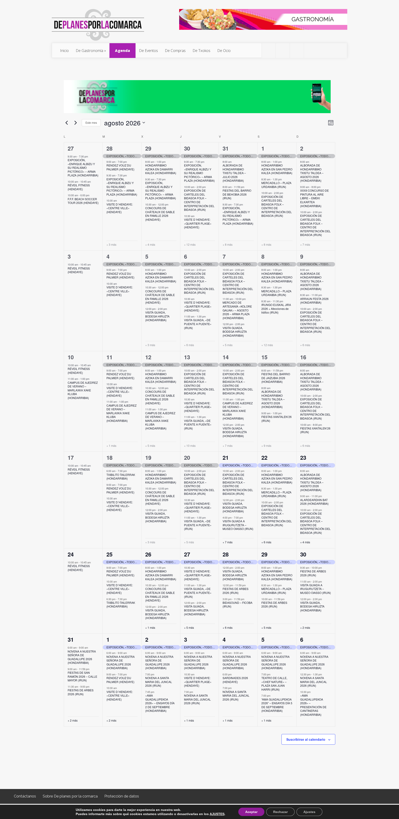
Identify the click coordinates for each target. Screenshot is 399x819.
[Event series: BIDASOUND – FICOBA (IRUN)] (246, 599)
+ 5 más (228, 345)
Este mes (91, 122)
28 (109, 148)
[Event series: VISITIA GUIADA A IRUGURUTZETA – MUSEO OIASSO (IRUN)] (245, 517)
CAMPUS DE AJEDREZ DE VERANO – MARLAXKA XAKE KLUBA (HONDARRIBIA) (83, 390)
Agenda (122, 50)
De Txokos (201, 50)
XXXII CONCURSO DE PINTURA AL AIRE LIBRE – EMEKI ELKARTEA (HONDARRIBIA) (314, 198)
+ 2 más (305, 627)
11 (109, 357)
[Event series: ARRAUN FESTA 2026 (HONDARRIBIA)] (324, 295)
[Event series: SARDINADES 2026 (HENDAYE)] (234, 674)
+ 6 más (189, 345)
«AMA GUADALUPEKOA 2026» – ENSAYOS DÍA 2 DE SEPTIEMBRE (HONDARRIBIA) (160, 703)
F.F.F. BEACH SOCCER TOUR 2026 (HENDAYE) (83, 201)
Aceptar (251, 812)
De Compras (175, 50)
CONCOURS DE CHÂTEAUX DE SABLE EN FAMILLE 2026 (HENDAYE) (160, 213)
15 (264, 357)
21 (226, 457)
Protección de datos (121, 796)
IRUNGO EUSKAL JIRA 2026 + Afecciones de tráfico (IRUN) (276, 308)
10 (71, 357)
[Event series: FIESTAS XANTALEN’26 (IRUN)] (284, 413)
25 (109, 554)
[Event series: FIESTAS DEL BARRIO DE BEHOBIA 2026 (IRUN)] (246, 187)
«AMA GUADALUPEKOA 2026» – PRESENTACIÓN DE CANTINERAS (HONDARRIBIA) (313, 704)
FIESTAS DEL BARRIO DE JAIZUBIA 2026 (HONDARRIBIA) (275, 378)
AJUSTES (217, 814)
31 (226, 148)
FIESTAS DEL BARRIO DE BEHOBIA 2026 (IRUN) (237, 194)
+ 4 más (150, 244)
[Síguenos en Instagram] (297, 50)
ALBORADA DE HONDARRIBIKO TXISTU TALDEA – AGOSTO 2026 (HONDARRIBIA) (311, 172)
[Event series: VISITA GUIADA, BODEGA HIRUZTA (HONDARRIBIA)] (169, 309)
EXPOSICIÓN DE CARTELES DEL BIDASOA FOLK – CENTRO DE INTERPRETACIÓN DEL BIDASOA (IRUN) (199, 200)
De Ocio (224, 50)
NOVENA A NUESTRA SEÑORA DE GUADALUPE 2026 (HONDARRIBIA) (82, 657)
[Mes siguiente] (75, 122)
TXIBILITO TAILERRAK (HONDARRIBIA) (120, 477)
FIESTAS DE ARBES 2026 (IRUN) (235, 591)
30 (187, 148)
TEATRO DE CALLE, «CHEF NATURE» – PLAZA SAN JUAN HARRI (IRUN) (274, 683)
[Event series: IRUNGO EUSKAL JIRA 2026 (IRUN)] (285, 301)
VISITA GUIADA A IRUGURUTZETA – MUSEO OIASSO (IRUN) (238, 525)
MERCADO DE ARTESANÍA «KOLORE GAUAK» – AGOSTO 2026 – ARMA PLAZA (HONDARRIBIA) (237, 310)
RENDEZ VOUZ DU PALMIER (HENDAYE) (120, 167)
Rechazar (280, 812)
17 (71, 457)
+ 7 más (305, 244)
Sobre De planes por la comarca (70, 796)
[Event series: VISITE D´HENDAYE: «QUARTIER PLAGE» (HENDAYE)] (196, 216)
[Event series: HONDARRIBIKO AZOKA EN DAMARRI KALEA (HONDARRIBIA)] (167, 161)
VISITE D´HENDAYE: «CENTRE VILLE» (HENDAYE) (119, 208)
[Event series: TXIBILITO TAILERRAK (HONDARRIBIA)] (129, 471)
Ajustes (309, 812)
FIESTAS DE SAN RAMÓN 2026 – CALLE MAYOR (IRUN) (82, 676)
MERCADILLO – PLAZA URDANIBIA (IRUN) (276, 185)
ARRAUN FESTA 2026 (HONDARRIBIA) (314, 301)
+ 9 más (266, 445)
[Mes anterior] (66, 122)
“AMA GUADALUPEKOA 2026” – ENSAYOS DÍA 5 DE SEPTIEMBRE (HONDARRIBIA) (276, 705)
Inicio (64, 50)
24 (71, 554)
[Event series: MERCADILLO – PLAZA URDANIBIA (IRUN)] (284, 179)
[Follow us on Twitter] (269, 50)
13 (187, 357)
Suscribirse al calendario (305, 739)
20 (187, 457)
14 (226, 357)
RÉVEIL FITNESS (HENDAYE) (79, 187)
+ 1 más (111, 445)
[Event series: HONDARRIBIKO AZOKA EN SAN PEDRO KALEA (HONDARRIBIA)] (284, 161)
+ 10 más (190, 445)
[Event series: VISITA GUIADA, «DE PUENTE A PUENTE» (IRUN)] (208, 316)
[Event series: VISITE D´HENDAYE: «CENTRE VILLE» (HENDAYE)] (119, 200)
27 (71, 148)
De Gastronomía (89, 50)
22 (264, 457)
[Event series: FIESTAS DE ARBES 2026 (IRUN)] (248, 585)
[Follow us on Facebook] (283, 50)
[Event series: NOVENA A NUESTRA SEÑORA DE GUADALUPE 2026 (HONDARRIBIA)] (90, 647)
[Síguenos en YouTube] (311, 50)
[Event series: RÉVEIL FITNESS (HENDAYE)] (93, 181)
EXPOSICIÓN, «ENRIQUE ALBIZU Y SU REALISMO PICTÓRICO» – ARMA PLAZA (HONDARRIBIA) (83, 167)
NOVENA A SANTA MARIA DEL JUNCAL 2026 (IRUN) (158, 681)
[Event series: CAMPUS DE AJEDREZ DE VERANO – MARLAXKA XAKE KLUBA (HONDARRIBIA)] (91, 379)
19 (148, 457)
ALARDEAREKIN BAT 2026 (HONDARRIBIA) (314, 502)
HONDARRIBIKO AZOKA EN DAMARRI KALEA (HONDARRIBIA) (160, 169)
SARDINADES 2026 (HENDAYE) (235, 680)
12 (148, 357)
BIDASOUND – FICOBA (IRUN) (237, 604)
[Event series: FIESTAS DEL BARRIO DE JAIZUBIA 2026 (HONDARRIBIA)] (285, 370)
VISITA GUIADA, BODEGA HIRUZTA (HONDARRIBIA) (157, 316)
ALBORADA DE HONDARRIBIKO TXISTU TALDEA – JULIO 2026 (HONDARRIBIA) (234, 172)
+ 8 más (228, 244)
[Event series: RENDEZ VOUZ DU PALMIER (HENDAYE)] (129, 161)
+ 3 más (111, 244)
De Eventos (148, 50)
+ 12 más (190, 244)
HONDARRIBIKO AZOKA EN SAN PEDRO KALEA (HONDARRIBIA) (276, 169)
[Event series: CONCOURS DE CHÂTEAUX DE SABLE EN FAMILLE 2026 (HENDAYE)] (170, 204)
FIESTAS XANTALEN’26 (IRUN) (276, 419)
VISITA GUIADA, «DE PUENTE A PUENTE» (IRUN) (198, 323)
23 (303, 457)
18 (109, 457)
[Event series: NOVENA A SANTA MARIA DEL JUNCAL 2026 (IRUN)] (156, 674)
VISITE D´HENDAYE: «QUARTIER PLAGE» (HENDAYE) (198, 223)
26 (148, 554)
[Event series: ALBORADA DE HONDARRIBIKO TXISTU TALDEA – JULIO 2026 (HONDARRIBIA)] (234, 161)
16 (303, 357)
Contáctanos (25, 796)
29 (148, 148)
